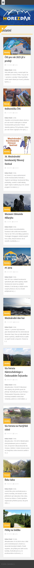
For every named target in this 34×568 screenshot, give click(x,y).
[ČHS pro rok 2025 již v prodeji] (17, 46)
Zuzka (16, 65)
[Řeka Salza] (17, 468)
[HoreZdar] (17, 15)
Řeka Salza (10, 479)
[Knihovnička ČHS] (17, 97)
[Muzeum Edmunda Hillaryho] (17, 203)
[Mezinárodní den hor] (17, 307)
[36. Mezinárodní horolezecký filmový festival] (17, 145)
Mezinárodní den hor (15, 318)
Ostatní (6, 475)
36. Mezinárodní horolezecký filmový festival (14, 160)
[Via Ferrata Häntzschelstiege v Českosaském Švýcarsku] (17, 357)
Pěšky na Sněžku (12, 530)
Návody (6, 104)
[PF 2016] (17, 256)
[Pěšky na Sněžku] (17, 518)
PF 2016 (8, 268)
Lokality (7, 363)
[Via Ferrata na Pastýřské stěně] (17, 414)
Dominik (16, 168)
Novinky (7, 52)
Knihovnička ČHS (13, 108)
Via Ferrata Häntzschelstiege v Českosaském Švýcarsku (16, 372)
